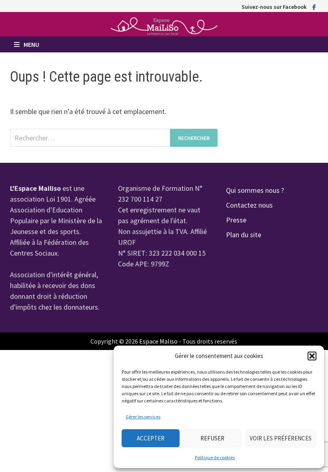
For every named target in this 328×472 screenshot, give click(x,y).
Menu (31, 44)
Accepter (150, 438)
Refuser (212, 438)
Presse (236, 219)
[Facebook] (314, 6)
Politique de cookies (215, 457)
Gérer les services (143, 417)
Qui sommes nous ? (255, 190)
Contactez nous (249, 205)
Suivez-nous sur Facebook (274, 6)
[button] (312, 356)
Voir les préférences (281, 438)
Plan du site (243, 234)
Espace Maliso (158, 341)
